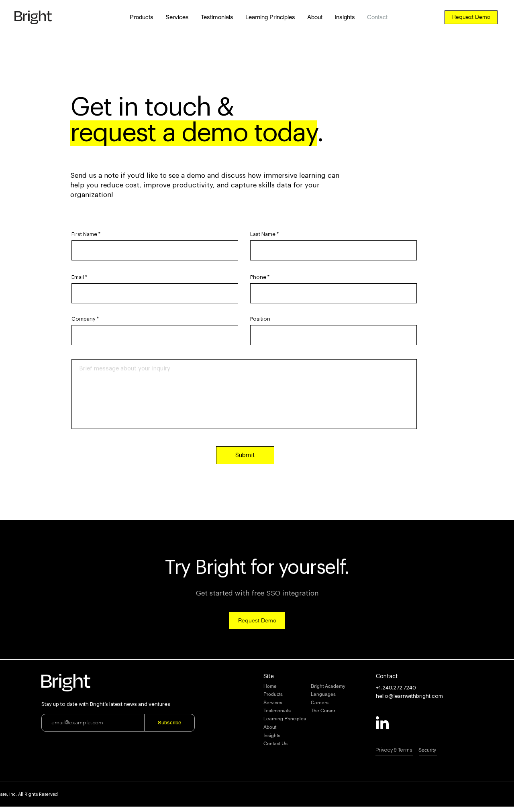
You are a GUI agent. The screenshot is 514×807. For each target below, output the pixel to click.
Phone (258, 277)
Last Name (262, 234)
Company (83, 318)
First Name (84, 234)
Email (77, 277)
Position (260, 318)
